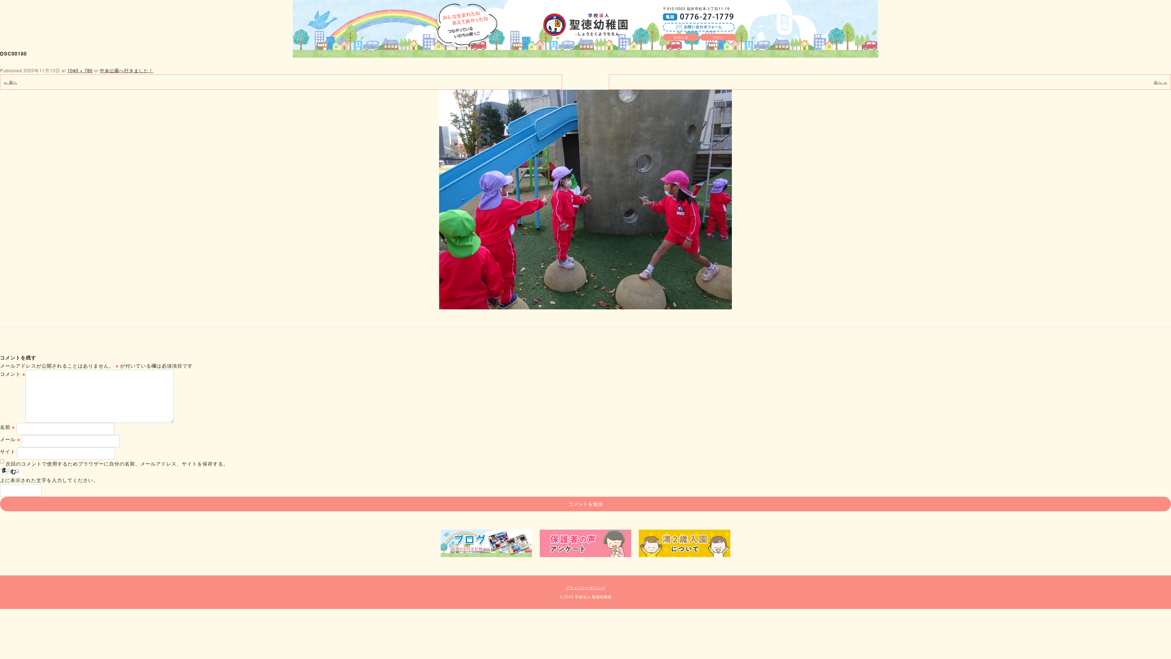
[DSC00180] (585, 199)
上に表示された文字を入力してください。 (49, 480)
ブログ (718, 37)
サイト (8, 451)
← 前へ (10, 82)
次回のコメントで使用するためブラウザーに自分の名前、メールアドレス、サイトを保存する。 (116, 463)
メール (10, 439)
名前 (7, 426)
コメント (12, 373)
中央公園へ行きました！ (126, 70)
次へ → (1160, 82)
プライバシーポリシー (585, 587)
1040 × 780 (80, 70)
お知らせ (681, 37)
